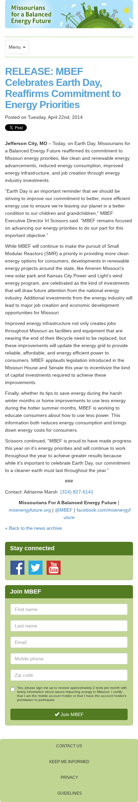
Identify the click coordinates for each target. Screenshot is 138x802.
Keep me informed (69, 761)
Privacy (69, 777)
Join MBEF (71, 714)
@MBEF (64, 510)
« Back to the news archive (33, 528)
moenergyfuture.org (30, 510)
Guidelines (69, 793)
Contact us (69, 746)
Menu (15, 47)
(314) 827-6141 (76, 491)
